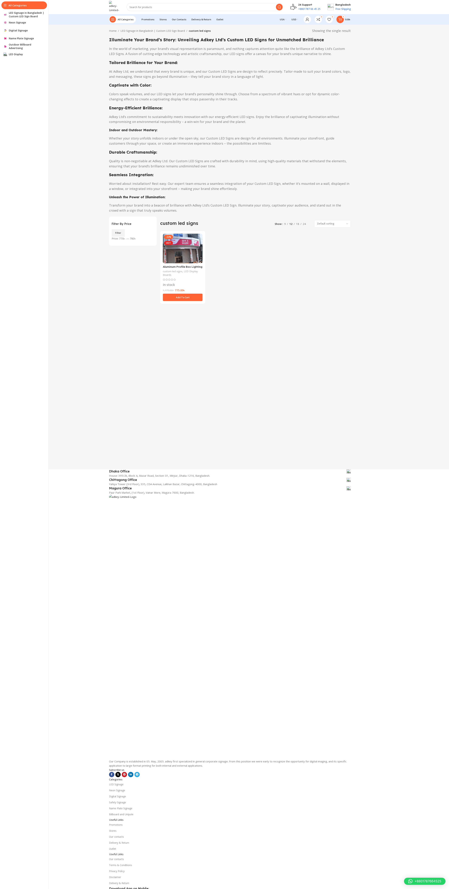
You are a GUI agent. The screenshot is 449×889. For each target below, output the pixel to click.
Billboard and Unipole (121, 814)
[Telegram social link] (137, 774)
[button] (183, 297)
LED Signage (116, 784)
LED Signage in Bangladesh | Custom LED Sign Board (152, 30)
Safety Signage (117, 802)
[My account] (307, 19)
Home (113, 30)
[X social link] (118, 774)
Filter (118, 232)
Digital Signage (117, 796)
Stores (112, 830)
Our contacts (116, 836)
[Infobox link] (230, 471)
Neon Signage (117, 790)
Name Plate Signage (120, 808)
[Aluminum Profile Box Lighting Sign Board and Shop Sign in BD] (183, 248)
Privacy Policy (117, 871)
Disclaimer (115, 877)
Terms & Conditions (120, 865)
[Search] (279, 7)
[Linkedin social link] (130, 774)
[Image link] (230, 626)
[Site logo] (114, 6)
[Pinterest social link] (124, 774)
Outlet (112, 848)
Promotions (116, 824)
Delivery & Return (119, 842)
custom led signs (172, 271)
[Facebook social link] (111, 774)
